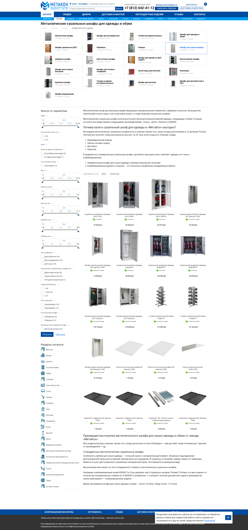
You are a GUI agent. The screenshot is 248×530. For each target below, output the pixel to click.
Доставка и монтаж (113, 14)
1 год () (48, 292)
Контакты (199, 14)
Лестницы (172, 19)
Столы (125, 19)
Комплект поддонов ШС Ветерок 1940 (193, 419)
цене (104, 174)
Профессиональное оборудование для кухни (62, 463)
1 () (46, 288)
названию (114, 174)
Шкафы (59, 19)
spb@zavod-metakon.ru (166, 4)
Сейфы (101, 19)
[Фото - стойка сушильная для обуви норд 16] (161, 296)
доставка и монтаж (192, 8)
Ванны (48, 439)
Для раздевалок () (53, 260)
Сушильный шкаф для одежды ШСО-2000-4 (161, 215)
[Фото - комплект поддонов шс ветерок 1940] (193, 398)
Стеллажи (113, 19)
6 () (46, 139)
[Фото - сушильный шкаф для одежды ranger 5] (161, 245)
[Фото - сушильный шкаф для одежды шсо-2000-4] (161, 194)
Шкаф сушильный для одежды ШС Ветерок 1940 (98, 368)
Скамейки (149, 19)
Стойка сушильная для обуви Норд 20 (192, 317)
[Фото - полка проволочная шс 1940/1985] (193, 347)
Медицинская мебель (54, 445)
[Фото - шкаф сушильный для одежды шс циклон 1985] (97, 245)
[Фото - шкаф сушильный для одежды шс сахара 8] (129, 296)
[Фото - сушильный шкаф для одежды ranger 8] (193, 245)
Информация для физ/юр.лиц (59, 512)
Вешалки (201, 19)
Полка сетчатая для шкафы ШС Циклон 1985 (161, 368)
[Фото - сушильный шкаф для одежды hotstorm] (129, 245)
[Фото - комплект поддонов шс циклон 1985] (97, 398)
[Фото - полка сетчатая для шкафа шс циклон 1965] (129, 347)
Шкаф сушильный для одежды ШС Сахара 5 (98, 317)
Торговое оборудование (55, 475)
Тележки (136, 19)
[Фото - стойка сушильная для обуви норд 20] (193, 296)
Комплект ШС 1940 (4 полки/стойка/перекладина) (161, 419)
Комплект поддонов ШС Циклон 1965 (129, 419)
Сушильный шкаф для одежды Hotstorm (129, 266)
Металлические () (53, 329)
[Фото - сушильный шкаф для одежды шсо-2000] (129, 194)
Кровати (70, 19)
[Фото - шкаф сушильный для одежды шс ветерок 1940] (97, 347)
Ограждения (187, 19)
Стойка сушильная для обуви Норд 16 (161, 317)
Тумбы (48, 481)
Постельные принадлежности (57, 457)
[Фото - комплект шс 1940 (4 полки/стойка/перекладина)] (161, 398)
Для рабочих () (51, 256)
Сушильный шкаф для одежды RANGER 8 (193, 266)
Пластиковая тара (53, 385)
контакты (191, 4)
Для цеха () (50, 264)
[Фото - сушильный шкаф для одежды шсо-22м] (97, 194)
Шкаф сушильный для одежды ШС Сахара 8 (129, 317)
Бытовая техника (52, 487)
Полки (48, 427)
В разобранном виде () (54, 153)
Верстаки (47, 19)
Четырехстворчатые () (54, 279)
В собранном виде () (53, 157)
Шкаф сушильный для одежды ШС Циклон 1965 (193, 215)
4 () (46, 136)
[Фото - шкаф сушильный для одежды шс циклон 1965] (193, 194)
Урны (160, 19)
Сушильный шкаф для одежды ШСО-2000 (129, 215)
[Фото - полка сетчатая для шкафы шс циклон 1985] (161, 347)
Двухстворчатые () (53, 272)
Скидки (67, 14)
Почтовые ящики (86, 19)
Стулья (48, 469)
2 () (46, 295)
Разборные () (50, 316)
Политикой (209, 520)
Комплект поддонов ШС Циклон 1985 (97, 419)
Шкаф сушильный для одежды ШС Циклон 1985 (98, 266)
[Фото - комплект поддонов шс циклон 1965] (129, 398)
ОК (228, 517)
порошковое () (51, 304)
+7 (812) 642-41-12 (139, 8)
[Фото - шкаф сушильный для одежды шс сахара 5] (97, 296)
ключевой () (50, 165)
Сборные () (50, 320)
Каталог (47, 14)
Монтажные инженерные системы (58, 451)
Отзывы (178, 14)
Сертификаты (94, 512)
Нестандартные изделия (149, 14)
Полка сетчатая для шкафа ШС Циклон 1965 (129, 368)
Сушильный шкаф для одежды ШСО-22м (98, 215)
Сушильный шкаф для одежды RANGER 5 (161, 266)
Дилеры (86, 14)
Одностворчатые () (53, 276)
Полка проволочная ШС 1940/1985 (193, 368)
